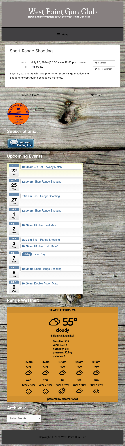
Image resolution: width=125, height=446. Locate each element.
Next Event (99, 95)
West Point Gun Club (62, 11)
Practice (38, 67)
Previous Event (28, 95)
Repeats (82, 62)
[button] (104, 69)
